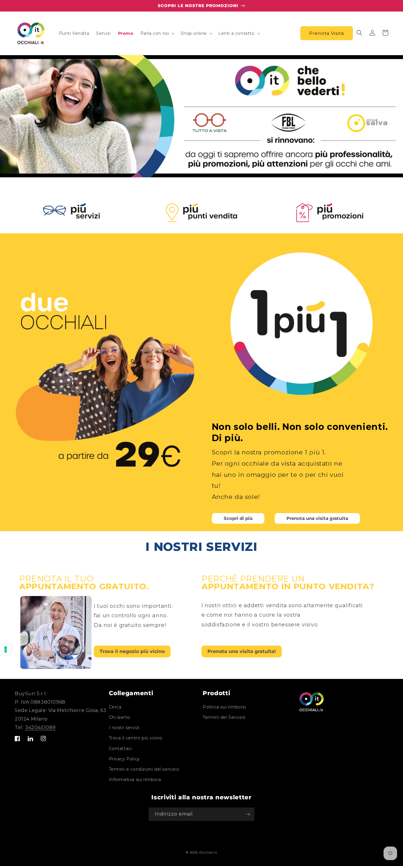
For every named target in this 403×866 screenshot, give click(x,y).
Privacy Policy (124, 759)
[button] (157, 33)
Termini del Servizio (224, 717)
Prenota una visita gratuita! (241, 651)
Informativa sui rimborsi (135, 779)
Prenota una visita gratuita (317, 518)
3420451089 (40, 727)
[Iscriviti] (247, 814)
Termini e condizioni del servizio (144, 769)
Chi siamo (119, 717)
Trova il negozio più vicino (132, 651)
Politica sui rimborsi (224, 707)
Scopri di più (238, 518)
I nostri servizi (124, 727)
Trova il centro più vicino (136, 738)
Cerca (115, 707)
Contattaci (120, 748)
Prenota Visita (326, 33)
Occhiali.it (208, 852)
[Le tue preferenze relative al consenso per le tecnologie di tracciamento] (5, 649)
